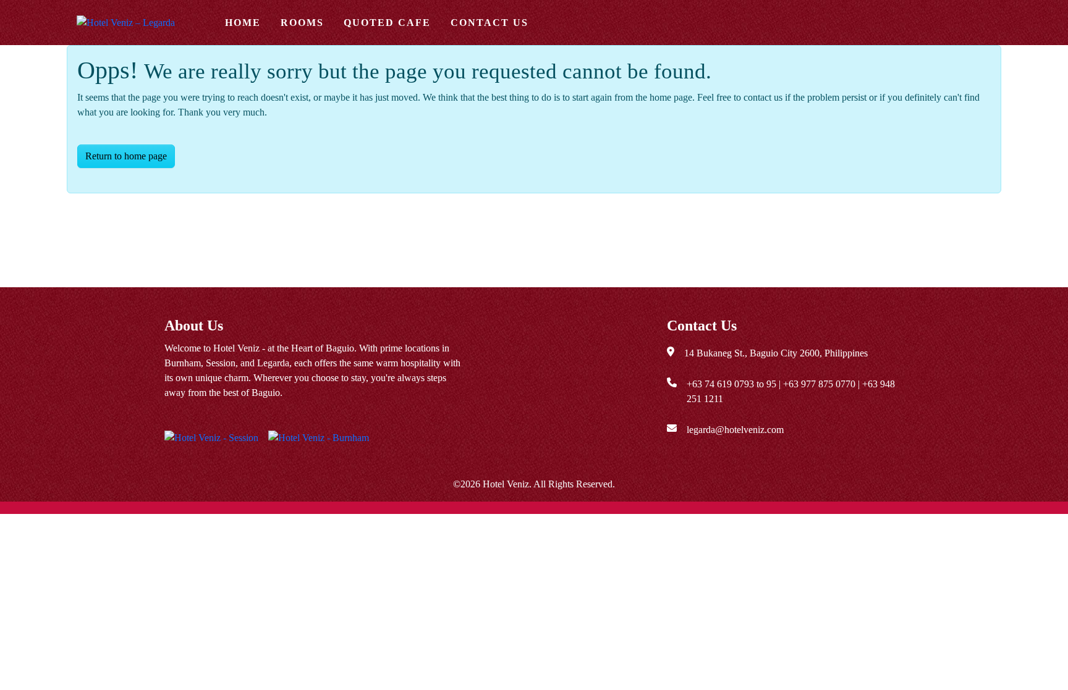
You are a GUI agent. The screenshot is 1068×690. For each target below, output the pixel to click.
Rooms (302, 22)
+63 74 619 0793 (720, 384)
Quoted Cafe (387, 22)
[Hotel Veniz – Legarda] (138, 22)
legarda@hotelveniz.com (735, 429)
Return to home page (126, 156)
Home (243, 22)
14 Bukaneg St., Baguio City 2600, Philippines (776, 353)
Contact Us (489, 22)
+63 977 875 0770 (819, 384)
